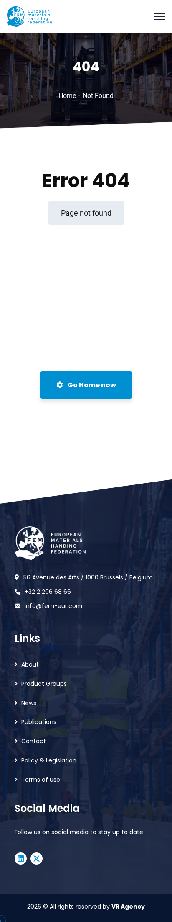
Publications (38, 722)
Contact (33, 741)
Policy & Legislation (48, 760)
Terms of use (40, 779)
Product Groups (44, 684)
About (30, 664)
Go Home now (91, 385)
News (28, 703)
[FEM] (29, 16)
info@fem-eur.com (53, 606)
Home (67, 96)
